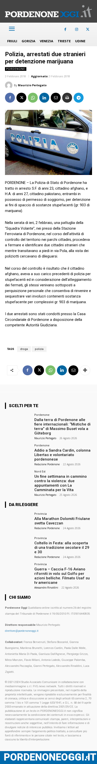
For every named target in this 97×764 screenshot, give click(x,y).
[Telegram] (79, 98)
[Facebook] (65, 29)
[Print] (67, 98)
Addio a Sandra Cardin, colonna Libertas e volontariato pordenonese (62, 455)
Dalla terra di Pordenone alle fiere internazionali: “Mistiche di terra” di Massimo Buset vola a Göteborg (62, 426)
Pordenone (15, 69)
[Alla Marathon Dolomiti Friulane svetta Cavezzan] (18, 522)
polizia (39, 349)
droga (24, 349)
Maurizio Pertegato (32, 85)
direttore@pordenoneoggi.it (22, 631)
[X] (87, 29)
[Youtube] (87, 757)
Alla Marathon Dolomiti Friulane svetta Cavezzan (62, 520)
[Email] (56, 98)
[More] (85, 370)
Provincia (40, 513)
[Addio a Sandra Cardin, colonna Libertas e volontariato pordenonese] (18, 454)
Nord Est (40, 471)
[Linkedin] (44, 98)
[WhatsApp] (33, 98)
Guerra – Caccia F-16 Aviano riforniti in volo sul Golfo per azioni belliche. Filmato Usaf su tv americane (62, 576)
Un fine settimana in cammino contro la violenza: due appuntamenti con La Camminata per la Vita (60, 483)
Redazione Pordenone (47, 464)
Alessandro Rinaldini (46, 587)
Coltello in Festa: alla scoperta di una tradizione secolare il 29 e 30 (61, 547)
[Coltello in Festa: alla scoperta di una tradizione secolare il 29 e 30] (18, 546)
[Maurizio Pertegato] (9, 85)
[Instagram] (76, 29)
